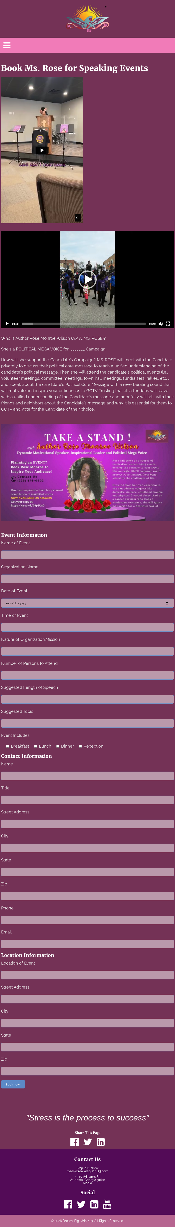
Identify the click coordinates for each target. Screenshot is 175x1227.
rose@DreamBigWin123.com (87, 1171)
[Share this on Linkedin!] (101, 1142)
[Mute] (160, 323)
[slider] (84, 324)
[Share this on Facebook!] (74, 1142)
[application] (87, 279)
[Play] (7, 323)
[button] (87, 279)
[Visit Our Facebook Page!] (68, 1204)
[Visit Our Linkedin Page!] (94, 1204)
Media (87, 1183)
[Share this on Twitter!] (87, 1142)
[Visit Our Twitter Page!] (81, 1204)
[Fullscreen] (168, 323)
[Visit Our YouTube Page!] (107, 1204)
